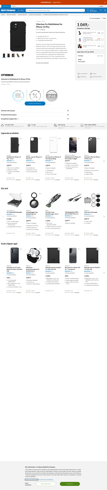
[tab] (6, 6)
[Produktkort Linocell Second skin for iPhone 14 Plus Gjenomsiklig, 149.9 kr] (53, 145)
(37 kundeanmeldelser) (12, 162)
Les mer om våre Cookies (31, 479)
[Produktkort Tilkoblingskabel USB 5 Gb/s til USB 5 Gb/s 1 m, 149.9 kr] (73, 200)
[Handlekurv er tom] (105, 10)
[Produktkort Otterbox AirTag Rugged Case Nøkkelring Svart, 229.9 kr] (34, 200)
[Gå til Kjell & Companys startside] (8, 10)
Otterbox (42, 29)
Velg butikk (18, 179)
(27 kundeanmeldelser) (50, 162)
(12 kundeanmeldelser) (89, 216)
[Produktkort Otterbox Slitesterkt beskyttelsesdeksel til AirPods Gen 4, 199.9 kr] (34, 255)
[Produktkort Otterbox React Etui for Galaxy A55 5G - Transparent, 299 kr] (73, 255)
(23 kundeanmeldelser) (12, 216)
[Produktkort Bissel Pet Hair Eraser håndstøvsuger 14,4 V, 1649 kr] (53, 200)
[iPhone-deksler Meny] (28, 14)
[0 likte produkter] (101, 10)
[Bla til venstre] (3, 161)
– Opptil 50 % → (51, 2)
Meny (22, 10)
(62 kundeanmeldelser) (31, 217)
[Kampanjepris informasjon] (99, 40)
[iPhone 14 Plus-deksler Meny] (42, 14)
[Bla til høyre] (104, 161)
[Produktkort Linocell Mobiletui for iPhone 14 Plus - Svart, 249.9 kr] (14, 145)
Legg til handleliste (95, 18)
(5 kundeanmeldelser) (31, 274)
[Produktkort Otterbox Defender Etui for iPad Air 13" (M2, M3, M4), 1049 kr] (53, 255)
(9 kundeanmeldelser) (31, 162)
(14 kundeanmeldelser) (89, 162)
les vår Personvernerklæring (45, 479)
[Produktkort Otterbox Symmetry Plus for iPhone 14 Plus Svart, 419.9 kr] (92, 145)
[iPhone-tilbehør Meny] (17, 14)
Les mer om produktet (42, 63)
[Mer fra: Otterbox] (7, 76)
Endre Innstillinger (28, 483)
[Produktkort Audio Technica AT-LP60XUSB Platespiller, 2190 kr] (14, 200)
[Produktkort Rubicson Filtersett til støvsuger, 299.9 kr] (92, 200)
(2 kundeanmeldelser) (50, 217)
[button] (4, 55)
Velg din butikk (81, 61)
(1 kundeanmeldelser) (11, 274)
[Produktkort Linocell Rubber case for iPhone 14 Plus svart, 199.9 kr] (34, 145)
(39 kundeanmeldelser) (70, 273)
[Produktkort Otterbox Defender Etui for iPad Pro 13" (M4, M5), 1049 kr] (92, 255)
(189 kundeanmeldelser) (70, 217)
